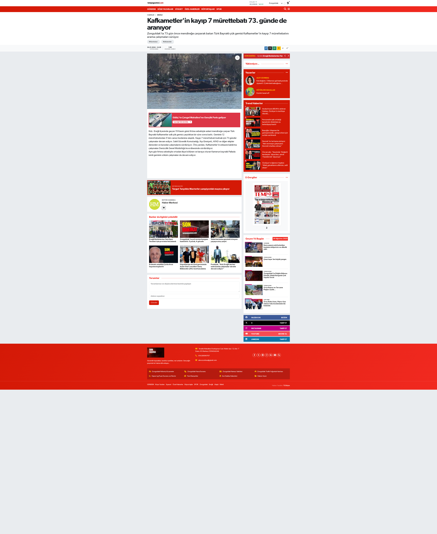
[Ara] (285, 9)
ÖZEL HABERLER (192, 9)
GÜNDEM (151, 9)
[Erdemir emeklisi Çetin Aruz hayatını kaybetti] (163, 254)
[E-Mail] (164, 208)
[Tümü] (287, 64)
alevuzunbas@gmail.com (207, 360)
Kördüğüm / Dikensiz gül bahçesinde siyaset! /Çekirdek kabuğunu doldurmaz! (272, 82)
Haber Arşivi (262, 376)
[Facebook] (254, 355)
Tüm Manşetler (192, 376)
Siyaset (168, 384)
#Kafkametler (167, 42)
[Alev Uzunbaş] (250, 81)
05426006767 (204, 356)
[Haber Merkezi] (154, 204)
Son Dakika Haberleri (229, 376)
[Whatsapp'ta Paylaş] (274, 48)
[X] (258, 355)
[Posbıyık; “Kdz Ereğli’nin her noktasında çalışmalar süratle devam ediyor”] (225, 254)
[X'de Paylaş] (270, 48)
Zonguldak (204, 384)
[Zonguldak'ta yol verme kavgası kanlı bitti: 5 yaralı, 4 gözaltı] (194, 229)
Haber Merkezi (170, 203)
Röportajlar (189, 384)
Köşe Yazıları (160, 384)
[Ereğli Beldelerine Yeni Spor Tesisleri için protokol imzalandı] (163, 229)
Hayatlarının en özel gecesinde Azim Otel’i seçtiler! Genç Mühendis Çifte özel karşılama (193, 267)
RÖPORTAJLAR (208, 9)
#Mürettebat (153, 42)
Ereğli (160, 15)
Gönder (154, 303)
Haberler (150, 15)
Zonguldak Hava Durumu (196, 371)
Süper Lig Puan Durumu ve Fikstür (164, 376)
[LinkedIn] (271, 355)
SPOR (218, 9)
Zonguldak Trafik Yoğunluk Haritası (270, 371)
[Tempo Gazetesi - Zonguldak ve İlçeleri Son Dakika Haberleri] (155, 3)
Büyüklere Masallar (266, 90)
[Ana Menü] (288, 9)
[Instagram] (267, 355)
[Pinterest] (262, 355)
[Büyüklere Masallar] (250, 92)
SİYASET (179, 9)
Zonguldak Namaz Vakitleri (232, 371)
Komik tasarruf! (263, 93)
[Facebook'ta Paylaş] (266, 48)
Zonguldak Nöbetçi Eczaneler (163, 371)
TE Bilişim (286, 385)
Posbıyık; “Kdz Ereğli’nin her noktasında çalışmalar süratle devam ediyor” (223, 267)
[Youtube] (275, 355)
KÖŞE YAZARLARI (165, 9)
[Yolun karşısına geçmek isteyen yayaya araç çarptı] (225, 229)
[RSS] (279, 355)
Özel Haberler (178, 384)
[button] (285, 56)
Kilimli (222, 384)
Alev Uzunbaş (263, 78)
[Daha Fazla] (279, 48)
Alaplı (216, 384)
